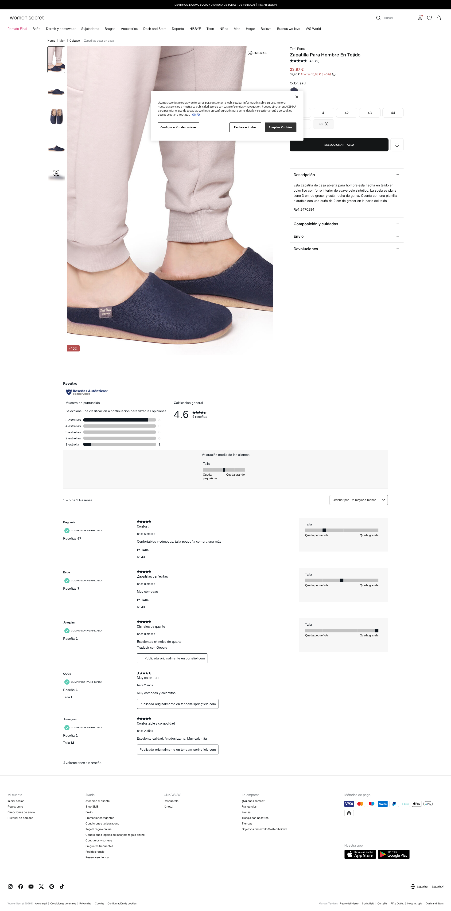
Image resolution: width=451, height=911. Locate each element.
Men (237, 29)
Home (51, 40)
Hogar (250, 29)
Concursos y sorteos (99, 840)
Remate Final (17, 29)
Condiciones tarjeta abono (102, 823)
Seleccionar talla (339, 144)
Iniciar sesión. (267, 4)
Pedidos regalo (95, 851)
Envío (89, 812)
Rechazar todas (245, 127)
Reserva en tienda (97, 857)
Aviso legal (41, 903)
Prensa (246, 812)
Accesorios (129, 29)
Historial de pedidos (20, 818)
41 (323, 113)
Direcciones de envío (21, 812)
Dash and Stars (154, 29)
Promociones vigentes (100, 818)
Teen (210, 29)
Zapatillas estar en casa (99, 40)
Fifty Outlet (397, 903)
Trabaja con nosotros (255, 818)
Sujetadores (90, 29)
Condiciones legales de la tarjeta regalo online (115, 834)
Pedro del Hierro (349, 903)
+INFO (196, 114)
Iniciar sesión (16, 801)
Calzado (75, 40)
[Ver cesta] (438, 18)
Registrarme (15, 806)
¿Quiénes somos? (253, 801)
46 (323, 122)
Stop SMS (92, 806)
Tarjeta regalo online (99, 829)
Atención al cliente (98, 801)
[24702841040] (397, 144)
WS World (313, 29)
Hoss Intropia (414, 903)
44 (393, 113)
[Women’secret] (27, 18)
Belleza (266, 29)
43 (370, 113)
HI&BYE (195, 29)
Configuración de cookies (122, 903)
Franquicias (249, 806)
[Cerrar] (297, 97)
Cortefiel (382, 903)
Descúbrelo (171, 801)
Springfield (368, 903)
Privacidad (85, 903)
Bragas (110, 29)
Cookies (99, 903)
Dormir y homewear (61, 29)
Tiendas (247, 823)
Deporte (178, 29)
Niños (224, 29)
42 (347, 113)
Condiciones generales (63, 903)
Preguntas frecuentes (99, 846)
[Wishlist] (429, 17)
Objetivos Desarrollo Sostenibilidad (264, 829)
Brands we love (288, 29)
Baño (36, 29)
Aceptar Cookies (280, 127)
